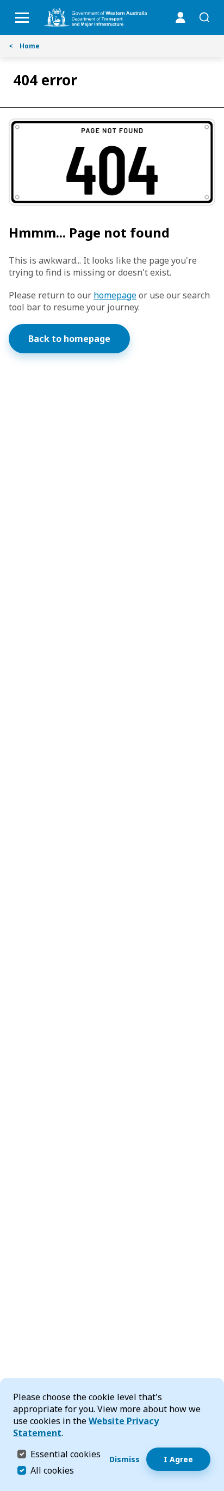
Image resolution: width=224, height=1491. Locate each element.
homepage (115, 295)
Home (24, 46)
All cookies (52, 1470)
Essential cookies (65, 1454)
